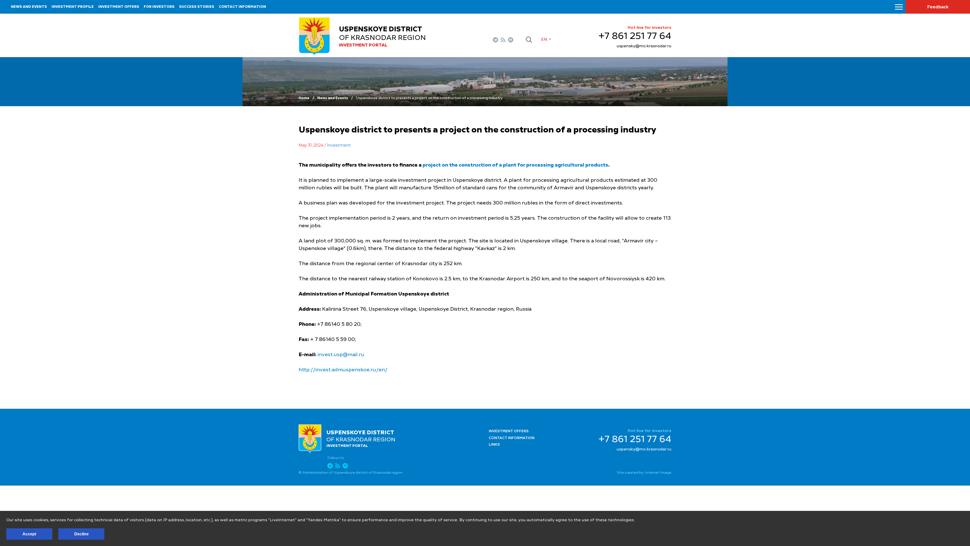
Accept (29, 534)
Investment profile (73, 7)
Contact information (242, 7)
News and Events (332, 98)
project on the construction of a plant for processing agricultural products (515, 165)
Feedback (938, 7)
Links (494, 444)
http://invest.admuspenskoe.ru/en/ (343, 370)
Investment (339, 145)
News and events (29, 7)
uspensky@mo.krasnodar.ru (644, 46)
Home (304, 98)
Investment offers (118, 7)
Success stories (196, 7)
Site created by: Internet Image (644, 472)
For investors (159, 7)
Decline (81, 534)
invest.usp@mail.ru (341, 354)
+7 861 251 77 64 (634, 36)
